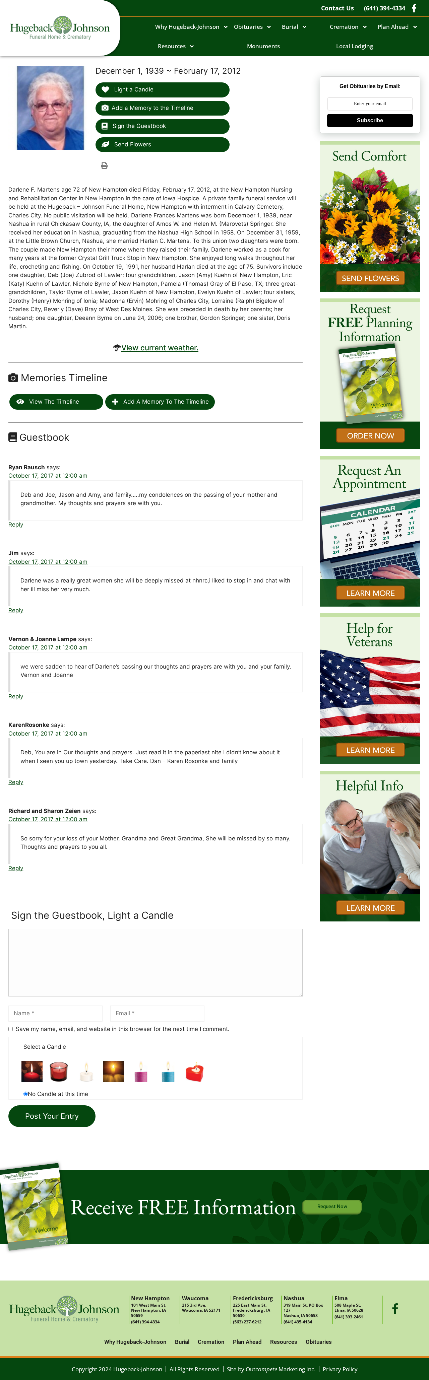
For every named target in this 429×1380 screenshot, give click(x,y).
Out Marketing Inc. (280, 1369)
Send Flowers (132, 144)
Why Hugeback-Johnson (187, 26)
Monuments (263, 46)
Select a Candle (44, 1046)
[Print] (104, 165)
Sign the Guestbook (138, 126)
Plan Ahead (393, 26)
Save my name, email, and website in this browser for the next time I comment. (123, 1029)
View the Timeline (53, 401)
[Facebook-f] (395, 1308)
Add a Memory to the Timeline (152, 108)
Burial (290, 26)
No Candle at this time (58, 1094)
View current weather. (159, 347)
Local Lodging (354, 46)
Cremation (344, 26)
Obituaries (248, 26)
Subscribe (370, 120)
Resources (172, 46)
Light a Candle (133, 89)
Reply (15, 524)
